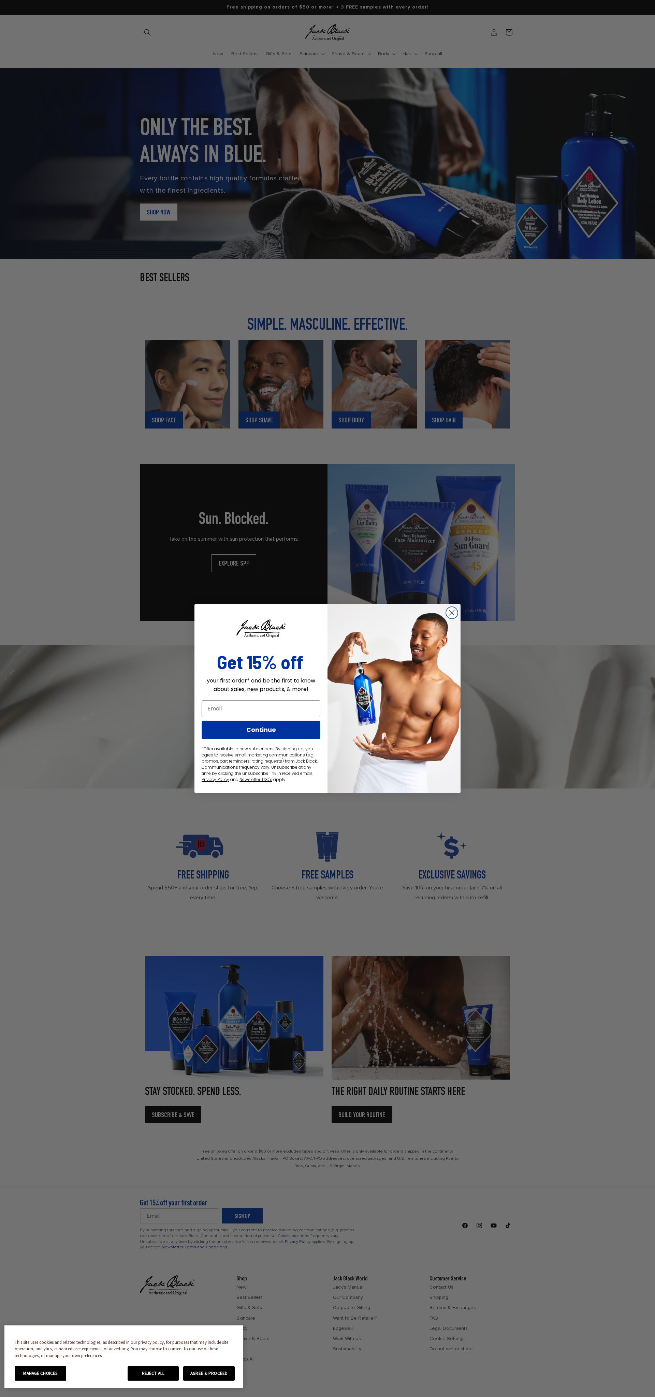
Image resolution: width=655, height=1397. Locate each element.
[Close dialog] (452, 613)
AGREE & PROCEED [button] (209, 1373)
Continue (261, 729)
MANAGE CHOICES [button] (40, 1373)
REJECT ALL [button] (153, 1373)
